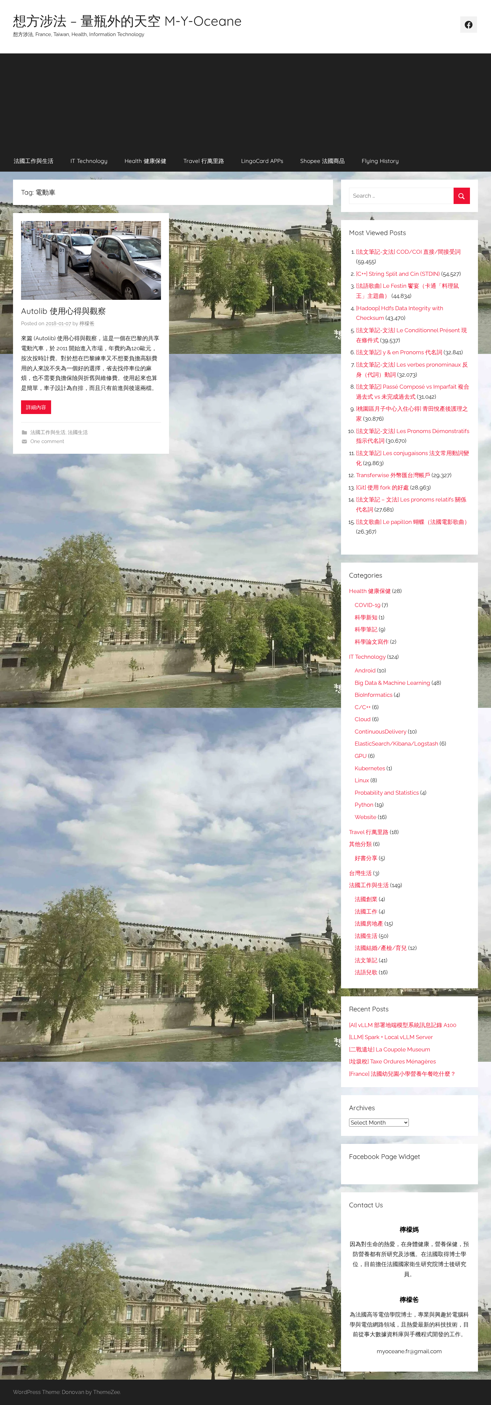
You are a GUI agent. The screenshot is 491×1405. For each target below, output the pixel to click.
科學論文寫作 (372, 641)
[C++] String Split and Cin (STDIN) (398, 273)
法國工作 (366, 911)
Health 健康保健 (145, 160)
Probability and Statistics (387, 792)
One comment (47, 441)
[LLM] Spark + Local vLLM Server (391, 1037)
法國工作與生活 (33, 160)
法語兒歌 (366, 972)
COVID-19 (367, 605)
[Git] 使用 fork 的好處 (382, 487)
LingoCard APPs (262, 160)
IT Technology (89, 160)
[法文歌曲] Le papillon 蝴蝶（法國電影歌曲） (413, 522)
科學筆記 (366, 629)
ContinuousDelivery (380, 731)
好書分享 (366, 858)
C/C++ (363, 707)
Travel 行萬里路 (203, 160)
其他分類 (360, 844)
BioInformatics (373, 694)
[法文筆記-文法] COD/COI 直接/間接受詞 (408, 251)
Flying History (380, 160)
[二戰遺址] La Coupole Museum (389, 1049)
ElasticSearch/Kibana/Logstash (396, 743)
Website (365, 817)
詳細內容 (36, 407)
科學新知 (366, 617)
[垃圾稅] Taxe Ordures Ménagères (392, 1061)
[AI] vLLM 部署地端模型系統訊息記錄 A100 (402, 1025)
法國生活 (78, 432)
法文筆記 (366, 960)
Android (365, 670)
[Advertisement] (245, 100)
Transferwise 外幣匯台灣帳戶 (393, 475)
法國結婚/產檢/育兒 (381, 948)
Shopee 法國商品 (322, 160)
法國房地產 (369, 923)
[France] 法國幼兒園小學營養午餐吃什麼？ (402, 1073)
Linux (362, 780)
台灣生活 (360, 873)
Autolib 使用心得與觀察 (63, 311)
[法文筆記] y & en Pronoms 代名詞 (399, 352)
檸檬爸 (87, 324)
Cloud (363, 719)
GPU (361, 756)
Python (364, 804)
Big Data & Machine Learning (392, 682)
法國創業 (366, 899)
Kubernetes (370, 768)
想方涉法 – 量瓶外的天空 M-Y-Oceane (127, 20)
